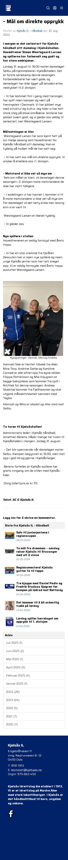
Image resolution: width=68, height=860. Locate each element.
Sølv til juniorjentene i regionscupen (32, 534)
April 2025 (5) (15, 667)
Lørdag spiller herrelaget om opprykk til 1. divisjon (37, 620)
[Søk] (48, 8)
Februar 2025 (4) (18, 675)
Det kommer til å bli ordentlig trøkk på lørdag (37, 604)
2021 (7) (11, 716)
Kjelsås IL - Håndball (29, 31)
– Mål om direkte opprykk (33, 21)
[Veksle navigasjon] (61, 8)
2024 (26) (13, 691)
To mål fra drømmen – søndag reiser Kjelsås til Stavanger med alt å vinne (38, 551)
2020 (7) (12, 724)
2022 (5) (12, 708)
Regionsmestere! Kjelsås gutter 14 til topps (34, 569)
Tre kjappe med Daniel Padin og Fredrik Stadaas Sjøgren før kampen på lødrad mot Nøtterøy (39, 586)
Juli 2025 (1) (14, 642)
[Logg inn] (54, 8)
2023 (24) (12, 700)
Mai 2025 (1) (14, 659)
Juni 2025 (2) (15, 651)
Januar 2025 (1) (16, 683)
